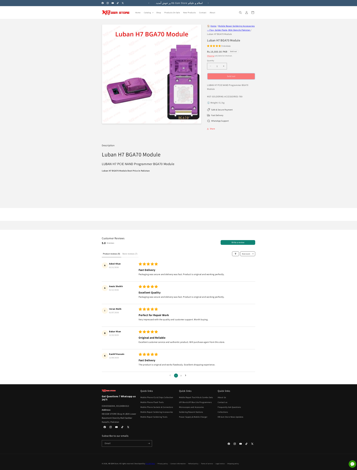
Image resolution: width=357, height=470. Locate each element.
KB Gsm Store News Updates (230, 417)
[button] (148, 12)
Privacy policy (163, 464)
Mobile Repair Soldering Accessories (156, 412)
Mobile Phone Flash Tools (152, 402)
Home (213, 26)
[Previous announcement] (149, 3)
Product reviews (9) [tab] (111, 254)
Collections (223, 412)
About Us (222, 397)
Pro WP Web (150, 463)
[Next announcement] (208, 3)
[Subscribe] (149, 443)
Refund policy (193, 464)
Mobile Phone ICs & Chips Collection (156, 397)
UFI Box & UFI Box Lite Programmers (195, 402)
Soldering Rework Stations (191, 412)
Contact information (178, 464)
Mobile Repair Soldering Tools (153, 417)
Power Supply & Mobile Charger (193, 417)
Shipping (210, 56)
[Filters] (235, 253)
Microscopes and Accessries (191, 407)
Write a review (237, 242)
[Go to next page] (186, 375)
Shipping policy (233, 464)
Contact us (222, 402)
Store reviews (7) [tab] (129, 254)
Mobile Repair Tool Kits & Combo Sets (196, 397)
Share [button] (212, 128)
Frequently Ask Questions (229, 407)
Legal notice (220, 464)
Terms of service (207, 464)
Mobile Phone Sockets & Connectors (156, 407)
